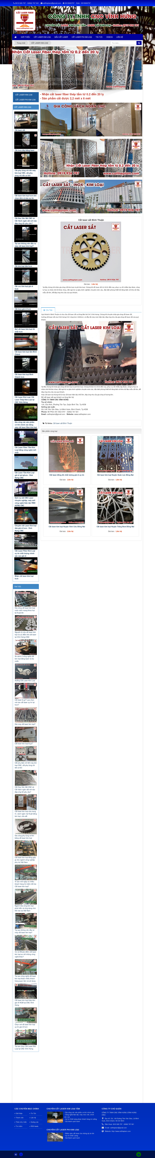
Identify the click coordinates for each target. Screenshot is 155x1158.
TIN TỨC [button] (99, 37)
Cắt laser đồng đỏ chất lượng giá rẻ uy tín (66, 475)
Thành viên (19, 1117)
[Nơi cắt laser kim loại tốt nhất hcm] (26, 319)
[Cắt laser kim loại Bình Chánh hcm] (26, 364)
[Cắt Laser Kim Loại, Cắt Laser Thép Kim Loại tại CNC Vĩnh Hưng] (26, 387)
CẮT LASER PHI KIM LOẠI (25, 99)
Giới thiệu (19, 1113)
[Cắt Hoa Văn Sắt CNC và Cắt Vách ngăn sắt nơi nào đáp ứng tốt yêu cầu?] (26, 208)
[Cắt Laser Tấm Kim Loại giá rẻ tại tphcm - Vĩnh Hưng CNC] (26, 462)
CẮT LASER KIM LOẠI (22, 107)
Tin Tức (33, 1113)
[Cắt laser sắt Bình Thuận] (91, 251)
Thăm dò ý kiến (21, 1122)
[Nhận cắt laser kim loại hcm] (26, 566)
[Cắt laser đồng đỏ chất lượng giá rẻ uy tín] (67, 454)
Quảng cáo (34, 1122)
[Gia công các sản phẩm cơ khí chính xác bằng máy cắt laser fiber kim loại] (26, 412)
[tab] (48, 310)
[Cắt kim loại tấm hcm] (26, 256)
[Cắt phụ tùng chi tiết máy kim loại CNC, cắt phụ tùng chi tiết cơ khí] (26, 160)
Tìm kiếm (19, 1126)
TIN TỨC (17, 586)
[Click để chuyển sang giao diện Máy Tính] (21, 1154)
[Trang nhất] (16, 37)
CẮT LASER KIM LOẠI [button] (42, 37)
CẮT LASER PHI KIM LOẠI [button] (82, 37)
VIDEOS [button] (109, 37)
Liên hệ (33, 1117)
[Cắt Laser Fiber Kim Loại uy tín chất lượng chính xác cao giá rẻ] (26, 541)
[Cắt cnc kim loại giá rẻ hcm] (26, 276)
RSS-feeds (34, 1126)
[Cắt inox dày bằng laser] (26, 140)
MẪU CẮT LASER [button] (61, 37)
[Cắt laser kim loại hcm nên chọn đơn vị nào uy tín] (26, 185)
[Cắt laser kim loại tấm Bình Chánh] (26, 341)
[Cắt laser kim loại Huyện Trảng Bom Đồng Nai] (115, 506)
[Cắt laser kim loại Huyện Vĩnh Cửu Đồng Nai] (67, 506)
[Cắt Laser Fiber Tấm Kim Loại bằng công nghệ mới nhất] (26, 437)
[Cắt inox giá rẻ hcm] (26, 299)
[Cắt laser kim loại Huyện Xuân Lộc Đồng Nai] (115, 454)
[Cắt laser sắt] (26, 120)
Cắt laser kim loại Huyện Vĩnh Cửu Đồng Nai (67, 526)
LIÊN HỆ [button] (119, 37)
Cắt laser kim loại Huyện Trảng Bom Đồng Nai (115, 526)
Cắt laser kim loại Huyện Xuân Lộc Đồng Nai (115, 475)
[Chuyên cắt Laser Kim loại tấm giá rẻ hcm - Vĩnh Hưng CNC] (26, 515)
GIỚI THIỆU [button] (25, 37)
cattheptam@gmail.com (52, 3)
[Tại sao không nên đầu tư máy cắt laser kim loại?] (26, 233)
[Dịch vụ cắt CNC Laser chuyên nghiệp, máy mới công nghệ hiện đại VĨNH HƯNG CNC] (26, 488)
